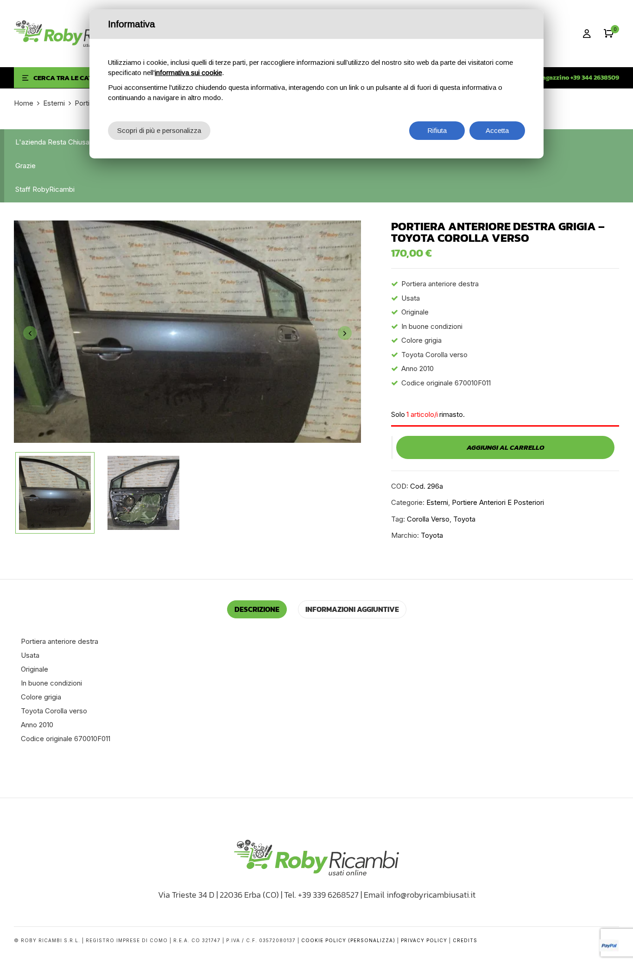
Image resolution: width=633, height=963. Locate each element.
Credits (465, 940)
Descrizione (256, 609)
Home (23, 103)
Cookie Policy (323, 940)
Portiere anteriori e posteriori (498, 502)
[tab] (257, 609)
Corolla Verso (428, 519)
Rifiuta (437, 130)
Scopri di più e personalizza (159, 130)
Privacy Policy (424, 940)
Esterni (54, 103)
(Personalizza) (371, 940)
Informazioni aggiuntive (352, 609)
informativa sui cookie (188, 72)
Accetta (497, 130)
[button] (608, 33)
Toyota (464, 519)
